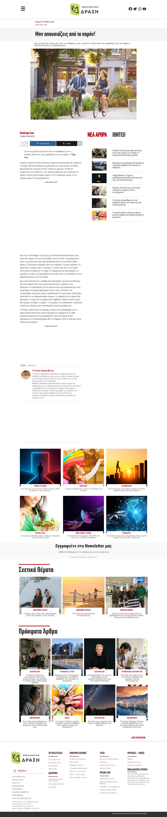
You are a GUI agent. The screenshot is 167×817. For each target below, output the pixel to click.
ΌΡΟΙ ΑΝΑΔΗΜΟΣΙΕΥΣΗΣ (21, 798)
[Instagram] (140, 9)
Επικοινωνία (17, 795)
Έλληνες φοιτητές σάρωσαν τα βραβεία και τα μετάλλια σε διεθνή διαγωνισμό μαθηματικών (126, 615)
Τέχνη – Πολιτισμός (77, 774)
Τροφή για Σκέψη (134, 765)
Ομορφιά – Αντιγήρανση (109, 786)
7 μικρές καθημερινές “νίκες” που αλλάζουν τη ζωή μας (83, 490)
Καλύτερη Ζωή (41, 25)
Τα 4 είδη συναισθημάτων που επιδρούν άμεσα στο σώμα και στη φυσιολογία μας (126, 202)
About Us (16, 783)
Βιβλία (67, 718)
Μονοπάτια (53, 765)
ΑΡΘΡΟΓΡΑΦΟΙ (17, 780)
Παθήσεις (103, 762)
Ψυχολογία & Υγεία (67, 672)
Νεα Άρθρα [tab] (97, 135)
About (23, 365)
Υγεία (102, 753)
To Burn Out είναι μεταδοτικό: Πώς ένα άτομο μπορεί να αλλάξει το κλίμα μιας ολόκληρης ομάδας (127, 152)
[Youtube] (144, 9)
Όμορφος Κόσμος (126, 610)
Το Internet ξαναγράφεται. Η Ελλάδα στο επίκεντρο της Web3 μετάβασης (83, 537)
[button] (23, 8)
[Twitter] (135, 9)
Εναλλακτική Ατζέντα (137, 769)
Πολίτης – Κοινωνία (78, 771)
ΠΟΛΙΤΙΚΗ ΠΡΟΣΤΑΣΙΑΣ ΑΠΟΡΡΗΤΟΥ (83, 557)
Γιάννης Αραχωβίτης (27, 137)
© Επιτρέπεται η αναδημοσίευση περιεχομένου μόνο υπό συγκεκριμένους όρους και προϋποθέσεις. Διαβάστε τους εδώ (25, 804)
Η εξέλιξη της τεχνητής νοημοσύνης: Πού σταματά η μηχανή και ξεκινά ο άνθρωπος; (127, 537)
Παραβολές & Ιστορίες (78, 768)
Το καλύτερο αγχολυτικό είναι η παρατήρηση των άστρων (100, 723)
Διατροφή (53, 773)
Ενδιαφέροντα (35, 718)
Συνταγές (52, 787)
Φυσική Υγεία (105, 768)
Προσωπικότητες (134, 762)
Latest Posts (31, 365)
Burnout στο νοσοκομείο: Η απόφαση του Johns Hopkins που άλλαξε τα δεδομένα (128, 165)
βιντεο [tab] (118, 135)
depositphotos (18, 777)
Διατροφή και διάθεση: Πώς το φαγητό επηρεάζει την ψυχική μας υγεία (40, 537)
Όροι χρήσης (17, 789)
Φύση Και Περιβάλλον (108, 793)
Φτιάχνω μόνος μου (108, 790)
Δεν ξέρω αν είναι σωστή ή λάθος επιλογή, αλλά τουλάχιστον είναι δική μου (40, 490)
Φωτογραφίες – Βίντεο (79, 777)
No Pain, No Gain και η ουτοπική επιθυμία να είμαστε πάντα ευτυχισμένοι (126, 190)
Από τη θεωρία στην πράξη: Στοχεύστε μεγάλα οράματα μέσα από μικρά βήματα (126, 490)
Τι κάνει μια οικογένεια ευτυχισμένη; (83, 614)
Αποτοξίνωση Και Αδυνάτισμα (56, 780)
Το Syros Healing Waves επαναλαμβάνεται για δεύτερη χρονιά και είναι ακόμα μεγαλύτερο (132, 724)
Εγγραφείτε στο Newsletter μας (83, 546)
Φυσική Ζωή (105, 772)
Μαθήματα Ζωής (76, 765)
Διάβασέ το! (39, 22)
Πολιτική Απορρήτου (20, 792)
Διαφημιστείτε (18, 786)
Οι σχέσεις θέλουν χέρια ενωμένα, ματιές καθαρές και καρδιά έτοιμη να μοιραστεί (128, 214)
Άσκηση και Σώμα (107, 778)
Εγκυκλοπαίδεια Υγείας (109, 759)
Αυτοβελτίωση (126, 672)
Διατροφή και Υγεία (56, 784)
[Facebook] (130, 9)
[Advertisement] (51, 219)
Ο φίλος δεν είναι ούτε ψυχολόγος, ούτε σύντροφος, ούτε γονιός (40, 614)
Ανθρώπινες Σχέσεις (40, 610)
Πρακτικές (53, 769)
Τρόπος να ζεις (49, 22)
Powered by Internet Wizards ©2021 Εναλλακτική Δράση (129, 813)
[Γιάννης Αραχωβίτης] (25, 378)
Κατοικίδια (74, 762)
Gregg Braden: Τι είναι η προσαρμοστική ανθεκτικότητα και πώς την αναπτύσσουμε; (127, 177)
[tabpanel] (116, 183)
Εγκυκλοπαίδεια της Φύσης (108, 782)
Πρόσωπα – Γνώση (135, 753)
